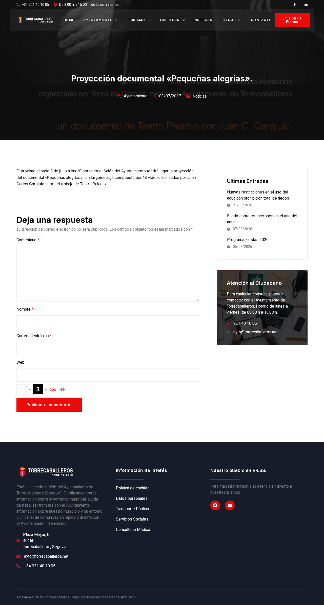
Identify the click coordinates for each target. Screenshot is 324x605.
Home (69, 20)
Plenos (228, 20)
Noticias (203, 20)
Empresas (169, 20)
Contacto (261, 20)
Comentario (27, 240)
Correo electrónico (34, 336)
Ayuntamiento (98, 20)
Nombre (24, 309)
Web (20, 362)
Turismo (136, 20)
